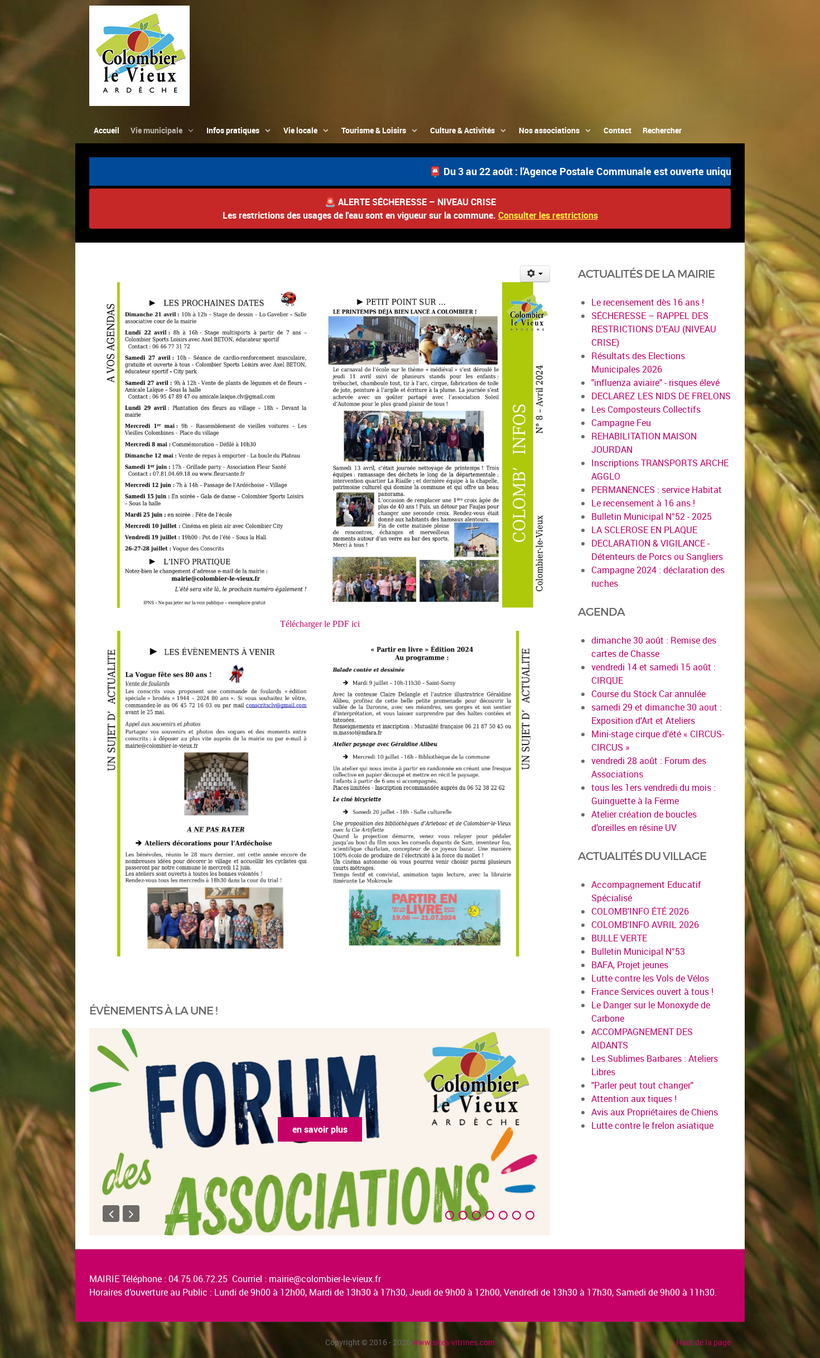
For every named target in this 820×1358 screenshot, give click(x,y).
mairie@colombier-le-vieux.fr (325, 1279)
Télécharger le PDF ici (320, 624)
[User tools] (535, 273)
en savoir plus (320, 1129)
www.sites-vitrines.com (453, 1342)
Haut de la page (703, 1342)
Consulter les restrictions (548, 215)
